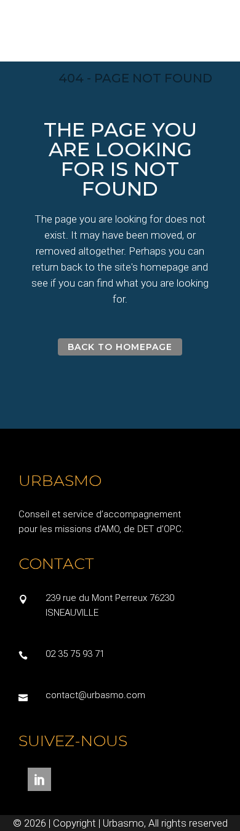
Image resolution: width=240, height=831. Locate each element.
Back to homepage (120, 346)
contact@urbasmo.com (95, 695)
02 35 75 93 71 (75, 653)
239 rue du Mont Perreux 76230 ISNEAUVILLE (110, 605)
